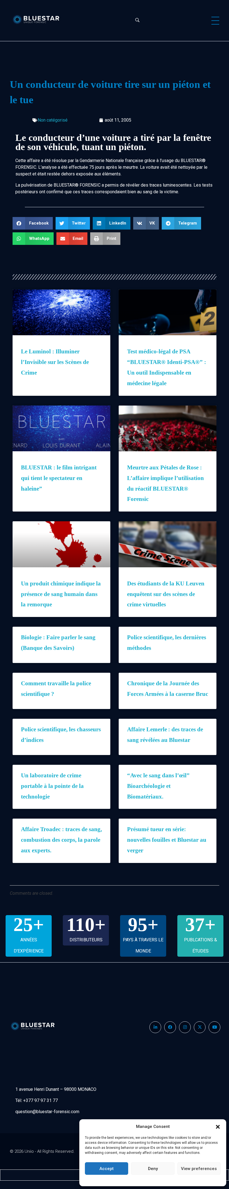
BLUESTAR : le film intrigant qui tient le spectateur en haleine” (59, 478)
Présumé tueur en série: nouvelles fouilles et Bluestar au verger (166, 840)
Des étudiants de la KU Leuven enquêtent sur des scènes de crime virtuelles (165, 594)
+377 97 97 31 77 (40, 1100)
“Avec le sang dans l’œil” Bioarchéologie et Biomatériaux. (158, 786)
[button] (218, 1126)
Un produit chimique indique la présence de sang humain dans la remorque (61, 594)
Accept (106, 1168)
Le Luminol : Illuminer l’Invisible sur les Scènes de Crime (55, 362)
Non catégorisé (53, 120)
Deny (153, 1168)
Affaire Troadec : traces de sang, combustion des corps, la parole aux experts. (61, 840)
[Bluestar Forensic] (40, 19)
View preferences (199, 1168)
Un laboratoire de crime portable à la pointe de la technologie (52, 786)
